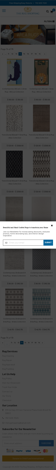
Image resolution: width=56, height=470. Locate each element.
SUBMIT (48, 242)
